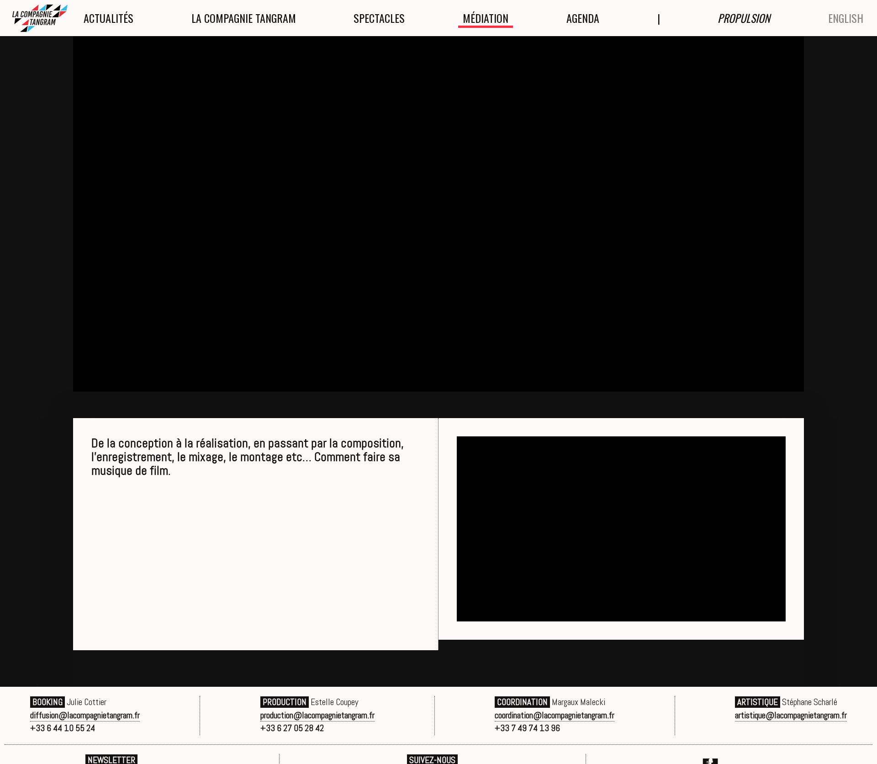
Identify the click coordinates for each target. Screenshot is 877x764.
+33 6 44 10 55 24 (62, 728)
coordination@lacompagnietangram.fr (554, 715)
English (845, 18)
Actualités (108, 18)
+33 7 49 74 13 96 (527, 728)
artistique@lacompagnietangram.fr (791, 715)
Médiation (485, 18)
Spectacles (379, 18)
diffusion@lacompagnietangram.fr (85, 715)
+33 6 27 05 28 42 (292, 728)
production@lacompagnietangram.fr (317, 715)
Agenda (582, 18)
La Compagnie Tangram (243, 18)
